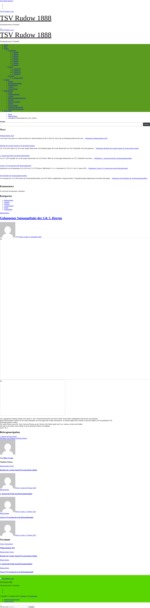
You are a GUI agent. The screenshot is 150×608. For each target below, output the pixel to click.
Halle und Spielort (14, 102)
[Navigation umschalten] (1, 28)
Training (6, 80)
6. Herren (15, 61)
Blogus (23, 596)
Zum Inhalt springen (6, 1)
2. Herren (15, 54)
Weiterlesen (96, 138)
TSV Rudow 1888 (25, 18)
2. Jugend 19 (16, 70)
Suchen (2, 121)
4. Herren (15, 58)
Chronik (10, 100)
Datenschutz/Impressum (16, 109)
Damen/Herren (13, 85)
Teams (6, 48)
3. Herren (15, 56)
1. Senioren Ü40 (17, 78)
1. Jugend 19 (16, 69)
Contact (10, 96)
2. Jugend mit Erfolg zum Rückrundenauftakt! (15, 156)
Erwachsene (12, 50)
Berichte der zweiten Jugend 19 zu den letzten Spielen (17, 146)
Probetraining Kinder (15, 83)
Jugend (10, 67)
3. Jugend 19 (16, 72)
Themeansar (33, 596)
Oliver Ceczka (23, 237)
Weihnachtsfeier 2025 (7, 136)
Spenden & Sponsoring (15, 107)
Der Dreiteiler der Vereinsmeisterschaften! (13, 176)
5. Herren (15, 59)
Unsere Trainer (13, 89)
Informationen (8, 91)
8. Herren (15, 65)
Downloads (8, 111)
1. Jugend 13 (16, 74)
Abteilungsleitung (14, 94)
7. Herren (15, 63)
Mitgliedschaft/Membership (17, 98)
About (10, 92)
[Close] (1, 605)
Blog (5, 47)
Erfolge (10, 103)
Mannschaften (8, 200)
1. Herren (15, 52)
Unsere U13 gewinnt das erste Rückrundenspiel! (15, 166)
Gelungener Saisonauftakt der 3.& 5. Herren (31, 218)
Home (6, 45)
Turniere (6, 204)
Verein (6, 208)
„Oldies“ (11, 87)
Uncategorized (8, 206)
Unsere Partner (13, 105)
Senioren (11, 76)
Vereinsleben (8, 209)
